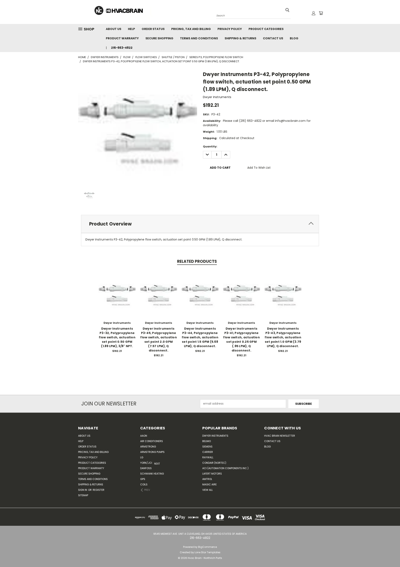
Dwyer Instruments (215, 435)
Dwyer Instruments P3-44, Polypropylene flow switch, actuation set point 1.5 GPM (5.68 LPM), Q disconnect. (200, 337)
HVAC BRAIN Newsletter (279, 435)
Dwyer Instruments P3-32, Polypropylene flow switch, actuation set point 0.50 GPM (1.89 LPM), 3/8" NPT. (117, 337)
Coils (144, 484)
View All (207, 490)
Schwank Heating (152, 473)
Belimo (206, 441)
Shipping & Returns (240, 38)
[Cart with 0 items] (321, 13)
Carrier (207, 452)
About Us (113, 29)
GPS (142, 479)
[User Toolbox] (313, 13)
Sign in (83, 490)
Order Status (153, 29)
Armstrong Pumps (152, 452)
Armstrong (148, 446)
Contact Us (273, 38)
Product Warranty (122, 38)
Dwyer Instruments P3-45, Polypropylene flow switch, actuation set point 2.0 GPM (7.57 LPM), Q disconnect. (158, 339)
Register (98, 490)
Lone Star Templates (207, 552)
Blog (294, 38)
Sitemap (83, 495)
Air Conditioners (151, 441)
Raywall (207, 457)
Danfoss (146, 468)
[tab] (200, 224)
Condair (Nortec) (214, 463)
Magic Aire (209, 484)
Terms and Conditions (199, 38)
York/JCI (146, 463)
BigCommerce (207, 547)
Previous (389, 554)
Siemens (207, 446)
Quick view (117, 289)
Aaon (143, 435)
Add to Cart (117, 297)
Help (131, 29)
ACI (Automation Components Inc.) (225, 468)
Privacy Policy (230, 29)
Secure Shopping (159, 38)
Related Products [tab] (197, 261)
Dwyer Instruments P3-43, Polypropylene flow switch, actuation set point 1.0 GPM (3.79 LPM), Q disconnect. (283, 337)
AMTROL (207, 479)
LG (141, 457)
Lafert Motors (212, 473)
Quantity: (210, 146)
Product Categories (266, 29)
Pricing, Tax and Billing (191, 29)
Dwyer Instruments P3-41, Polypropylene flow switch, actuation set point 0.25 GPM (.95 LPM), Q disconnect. (241, 339)
